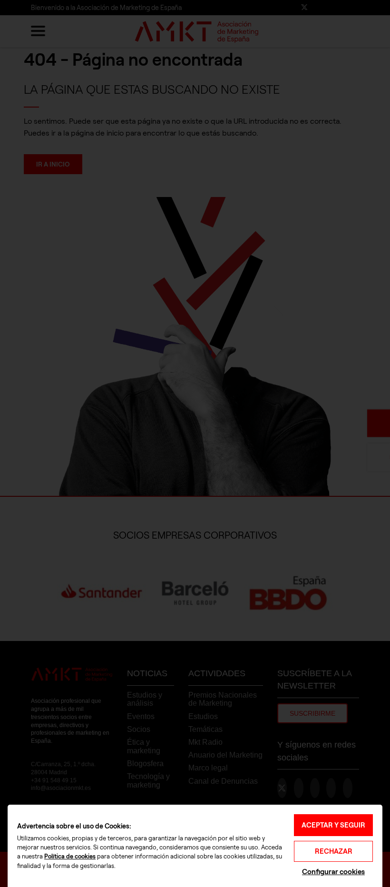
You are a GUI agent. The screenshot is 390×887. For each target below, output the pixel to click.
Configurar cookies (333, 871)
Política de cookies (70, 856)
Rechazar (333, 851)
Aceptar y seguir (333, 825)
